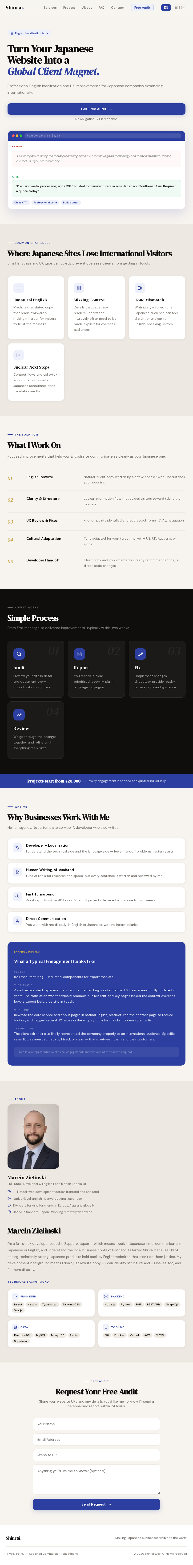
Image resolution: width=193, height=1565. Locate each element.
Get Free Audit (93, 109)
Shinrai (15, 7)
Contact (118, 7)
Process (69, 7)
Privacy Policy (15, 1554)
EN (166, 7)
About (87, 7)
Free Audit (142, 7)
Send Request (93, 1504)
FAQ (102, 7)
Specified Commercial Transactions (53, 1554)
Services (50, 7)
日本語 (180, 7)
